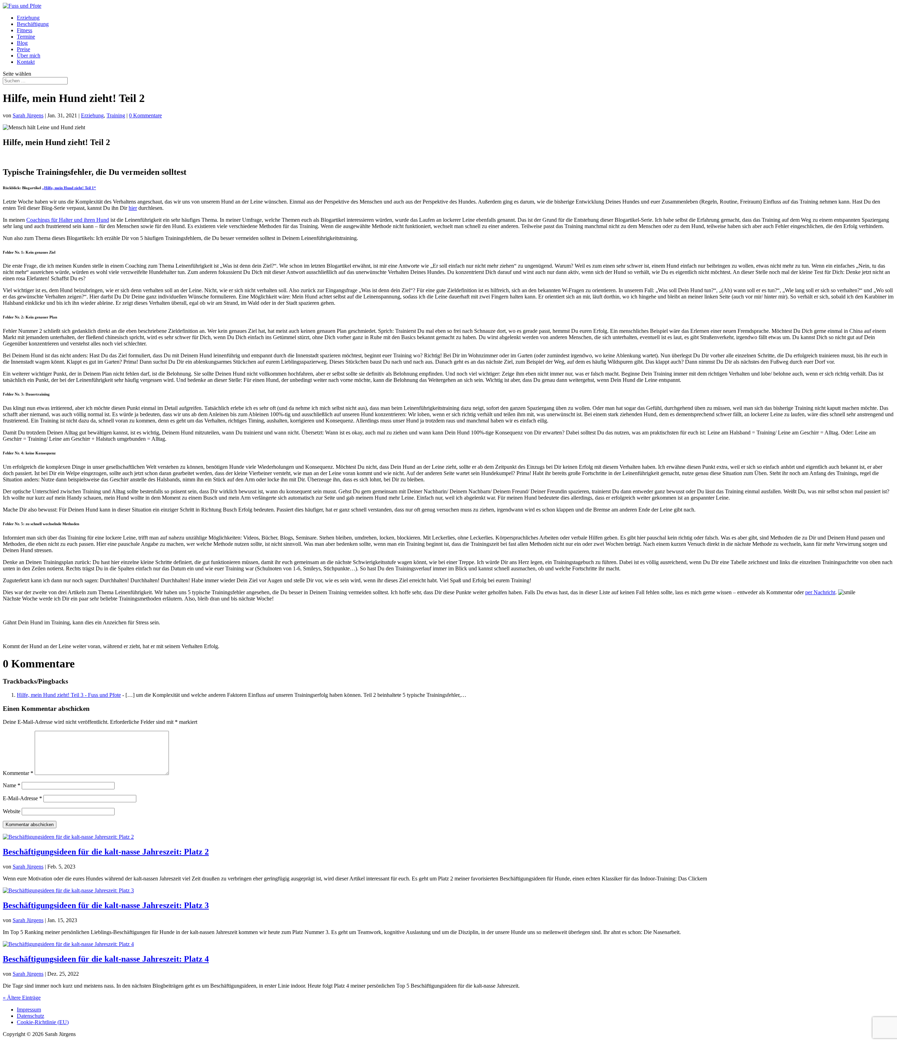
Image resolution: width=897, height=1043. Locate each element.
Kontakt (26, 62)
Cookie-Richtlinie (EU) (43, 1022)
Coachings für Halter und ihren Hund (67, 220)
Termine (26, 37)
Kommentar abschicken (30, 824)
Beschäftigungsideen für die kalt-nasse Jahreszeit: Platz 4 (106, 958)
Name (11, 785)
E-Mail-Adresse (22, 798)
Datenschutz (30, 1016)
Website (11, 811)
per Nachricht (820, 592)
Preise (23, 49)
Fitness (24, 30)
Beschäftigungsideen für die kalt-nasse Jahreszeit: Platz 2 (106, 851)
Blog (22, 43)
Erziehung (28, 18)
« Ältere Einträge (22, 998)
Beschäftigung (33, 24)
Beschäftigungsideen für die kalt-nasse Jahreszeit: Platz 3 (106, 905)
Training (116, 115)
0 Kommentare (145, 115)
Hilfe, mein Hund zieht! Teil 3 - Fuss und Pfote (69, 695)
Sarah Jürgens (28, 115)
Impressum (29, 1010)
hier (133, 208)
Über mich (28, 56)
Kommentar (18, 773)
